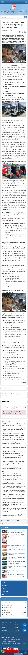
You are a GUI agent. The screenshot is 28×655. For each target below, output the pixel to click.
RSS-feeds (4, 633)
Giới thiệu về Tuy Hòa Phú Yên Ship (10, 521)
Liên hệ (16, 627)
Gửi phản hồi (19, 653)
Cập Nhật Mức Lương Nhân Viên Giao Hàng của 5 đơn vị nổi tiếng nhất (16, 531)
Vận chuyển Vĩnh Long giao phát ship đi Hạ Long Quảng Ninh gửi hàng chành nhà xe (13, 456)
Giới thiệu (4, 625)
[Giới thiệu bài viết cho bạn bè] (20, 32)
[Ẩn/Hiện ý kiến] (12, 407)
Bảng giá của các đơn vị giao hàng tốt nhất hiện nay (16, 550)
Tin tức (3, 582)
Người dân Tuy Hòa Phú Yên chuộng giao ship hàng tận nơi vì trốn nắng (15, 575)
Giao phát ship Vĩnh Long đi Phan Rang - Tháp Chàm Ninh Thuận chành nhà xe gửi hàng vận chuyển (13, 429)
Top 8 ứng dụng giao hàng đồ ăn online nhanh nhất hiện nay (16, 546)
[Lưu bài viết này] (25, 32)
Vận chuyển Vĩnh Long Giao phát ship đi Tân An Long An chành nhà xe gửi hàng (14, 478)
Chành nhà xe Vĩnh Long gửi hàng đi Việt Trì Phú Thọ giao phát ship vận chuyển (13, 434)
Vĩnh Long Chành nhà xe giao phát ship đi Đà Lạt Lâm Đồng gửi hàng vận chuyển (13, 491)
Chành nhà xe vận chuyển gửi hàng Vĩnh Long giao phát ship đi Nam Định (13, 474)
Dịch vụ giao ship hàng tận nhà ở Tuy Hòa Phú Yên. (16, 535)
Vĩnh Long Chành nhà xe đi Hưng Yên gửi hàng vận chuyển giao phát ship (13, 514)
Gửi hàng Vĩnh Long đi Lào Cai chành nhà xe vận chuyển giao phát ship (13, 482)
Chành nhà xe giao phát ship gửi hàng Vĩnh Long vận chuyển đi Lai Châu (13, 495)
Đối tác (3, 588)
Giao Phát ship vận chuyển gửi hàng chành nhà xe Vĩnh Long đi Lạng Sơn (13, 486)
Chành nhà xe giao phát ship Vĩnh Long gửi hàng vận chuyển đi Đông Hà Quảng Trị (13, 462)
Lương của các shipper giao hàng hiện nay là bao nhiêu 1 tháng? (16, 562)
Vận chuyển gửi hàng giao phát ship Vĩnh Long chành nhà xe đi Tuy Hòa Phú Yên (13, 438)
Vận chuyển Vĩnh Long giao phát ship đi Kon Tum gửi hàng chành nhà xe (13, 499)
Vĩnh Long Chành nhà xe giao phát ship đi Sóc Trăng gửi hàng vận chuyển (13, 467)
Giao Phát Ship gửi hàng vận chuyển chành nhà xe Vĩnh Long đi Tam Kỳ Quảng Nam (14, 448)
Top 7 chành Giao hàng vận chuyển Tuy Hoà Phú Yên (16, 571)
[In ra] (22, 32)
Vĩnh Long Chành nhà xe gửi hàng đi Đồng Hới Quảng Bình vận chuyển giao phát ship (13, 442)
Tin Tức (17, 625)
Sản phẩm (4, 585)
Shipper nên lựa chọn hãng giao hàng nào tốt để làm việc (16, 558)
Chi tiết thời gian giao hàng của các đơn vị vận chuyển (16, 553)
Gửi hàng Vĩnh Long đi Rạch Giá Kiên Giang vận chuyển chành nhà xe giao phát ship (13, 503)
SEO (3, 594)
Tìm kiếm (17, 630)
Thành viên (4, 627)
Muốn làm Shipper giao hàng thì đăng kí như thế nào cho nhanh (16, 567)
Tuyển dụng (5, 591)
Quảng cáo (4, 630)
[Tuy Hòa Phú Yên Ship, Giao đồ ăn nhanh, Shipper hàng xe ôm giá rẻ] (14, 6)
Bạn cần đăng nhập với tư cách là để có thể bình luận (13, 412)
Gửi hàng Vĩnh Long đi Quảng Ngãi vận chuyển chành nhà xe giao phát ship (13, 452)
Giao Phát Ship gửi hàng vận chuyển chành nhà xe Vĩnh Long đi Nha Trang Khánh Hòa (14, 509)
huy (25, 382)
